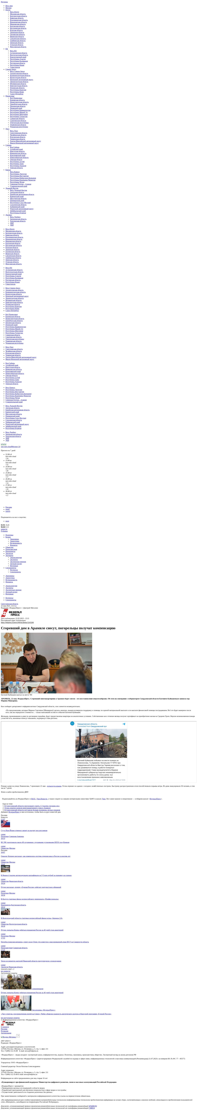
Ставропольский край (18, 186)
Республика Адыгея (18, 59)
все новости (5, 971)
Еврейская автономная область (22, 194)
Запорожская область (18, 219)
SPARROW (93, 1106)
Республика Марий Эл (19, 112)
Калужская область (17, 26)
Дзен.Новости (41, 799)
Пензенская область (17, 106)
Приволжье (9, 96)
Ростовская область (17, 63)
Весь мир (9, 6)
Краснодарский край (18, 57)
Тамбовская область (18, 41)
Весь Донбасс (15, 217)
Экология (9, 553)
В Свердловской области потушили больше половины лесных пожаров (32, 810)
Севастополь (15, 67)
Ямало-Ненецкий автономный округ (24, 143)
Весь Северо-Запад (17, 71)
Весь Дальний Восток (18, 190)
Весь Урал (14, 131)
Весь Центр (14, 12)
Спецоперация (37, 989)
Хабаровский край (17, 207)
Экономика (14, 539)
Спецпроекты (10, 568)
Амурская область (17, 192)
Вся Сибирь (14, 147)
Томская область (16, 168)
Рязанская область (17, 36)
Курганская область (17, 137)
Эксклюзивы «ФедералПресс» (43, 1010)
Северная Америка (16, 836)
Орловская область (17, 34)
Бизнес (8, 537)
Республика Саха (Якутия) (20, 203)
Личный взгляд (16, 564)
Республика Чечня (17, 182)
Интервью (14, 566)
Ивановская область (18, 24)
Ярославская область (18, 47)
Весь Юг (13, 51)
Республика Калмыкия (19, 61)
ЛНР (12, 223)
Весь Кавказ (14, 172)
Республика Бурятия (18, 213)
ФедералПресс (155, 799)
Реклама (8, 507)
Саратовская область (18, 121)
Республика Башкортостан (20, 110)
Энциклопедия (16, 558)
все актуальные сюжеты (10, 1018)
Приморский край (17, 201)
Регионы (4, 2)
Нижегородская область (19, 102)
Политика (9, 535)
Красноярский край (17, 155)
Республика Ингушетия (19, 176)
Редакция (4, 1031)
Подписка (14, 570)
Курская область (16, 30)
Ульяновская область (18, 125)
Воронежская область (18, 22)
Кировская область (17, 100)
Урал (7, 129)
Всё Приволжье (16, 98)
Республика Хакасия (18, 166)
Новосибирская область (19, 157)
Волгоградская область (19, 55)
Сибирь (8, 145)
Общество (9, 547)
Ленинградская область (19, 82)
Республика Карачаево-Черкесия (22, 180)
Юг (6, 49)
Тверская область (16, 43)
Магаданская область (18, 198)
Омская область (16, 160)
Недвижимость (16, 543)
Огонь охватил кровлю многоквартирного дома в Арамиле (27, 808)
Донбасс (8, 215)
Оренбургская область (18, 104)
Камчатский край (17, 196)
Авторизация (6, 1033)
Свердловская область (18, 133)
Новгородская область (18, 86)
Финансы (13, 545)
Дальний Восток (11, 188)
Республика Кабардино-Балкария (23, 178)
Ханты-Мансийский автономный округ (25, 141)
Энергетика (14, 541)
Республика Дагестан (18, 174)
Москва (8, 8)
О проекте (5, 1027)
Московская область (18, 14)
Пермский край (16, 108)
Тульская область (16, 45)
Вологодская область (18, 77)
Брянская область (16, 18)
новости (4, 529)
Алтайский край (16, 149)
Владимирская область (19, 20)
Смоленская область (18, 39)
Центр (7, 10)
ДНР (12, 225)
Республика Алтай (17, 162)
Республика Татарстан (18, 116)
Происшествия (11, 549)
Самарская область (17, 118)
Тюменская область (17, 139)
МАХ (33, 799)
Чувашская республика (19, 127)
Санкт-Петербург (16, 94)
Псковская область (17, 88)
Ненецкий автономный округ (21, 80)
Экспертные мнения (18, 562)
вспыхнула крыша (54, 786)
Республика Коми (17, 92)
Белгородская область (18, 16)
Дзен (104, 799)
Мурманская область (18, 84)
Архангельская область (19, 73)
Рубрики (4, 531)
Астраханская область (18, 53)
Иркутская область (17, 151)
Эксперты (9, 555)
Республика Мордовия (19, 114)
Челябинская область (18, 135)
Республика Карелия (18, 90)
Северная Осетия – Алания (20, 184)
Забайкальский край (18, 211)
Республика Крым (17, 65)
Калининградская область (20, 75)
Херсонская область (18, 221)
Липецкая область (17, 32)
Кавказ (8, 170)
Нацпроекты (10, 551)
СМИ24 (92, 1108)
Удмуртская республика (19, 123)
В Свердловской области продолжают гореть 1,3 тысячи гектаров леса (31, 806)
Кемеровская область (18, 153)
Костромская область (18, 28)
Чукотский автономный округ (22, 209)
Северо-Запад (10, 69)
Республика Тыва (17, 164)
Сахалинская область (18, 205)
